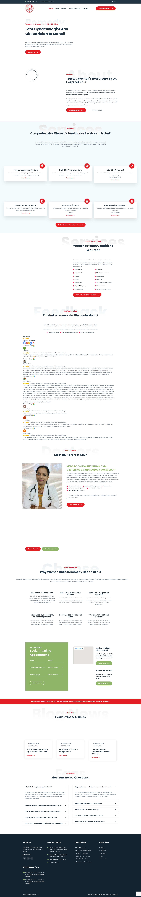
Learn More (25, 178)
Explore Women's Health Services (86, 295)
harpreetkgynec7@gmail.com (47, 1)
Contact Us (31, 52)
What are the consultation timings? (87, 809)
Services (64, 8)
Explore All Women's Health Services (69, 225)
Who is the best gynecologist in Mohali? (38, 787)
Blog (102, 856)
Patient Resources (74, 8)
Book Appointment (104, 8)
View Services (49, 549)
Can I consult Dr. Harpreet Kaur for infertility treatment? (44, 823)
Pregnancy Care (80, 847)
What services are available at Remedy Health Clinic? (43, 805)
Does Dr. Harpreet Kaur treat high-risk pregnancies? (42, 811)
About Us (103, 850)
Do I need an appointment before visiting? (89, 815)
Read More (30, 755)
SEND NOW (35, 683)
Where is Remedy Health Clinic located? (88, 803)
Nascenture (98, 894)
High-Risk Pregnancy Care (83, 850)
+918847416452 (31, 1)
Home (51, 8)
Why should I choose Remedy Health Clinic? (90, 821)
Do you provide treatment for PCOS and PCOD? (41, 817)
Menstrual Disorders (81, 859)
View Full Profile (74, 505)
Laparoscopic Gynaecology (83, 862)
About (57, 8)
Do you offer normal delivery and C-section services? (93, 787)
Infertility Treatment (82, 853)
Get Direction (102, 663)
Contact (85, 8)
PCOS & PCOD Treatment (83, 856)
